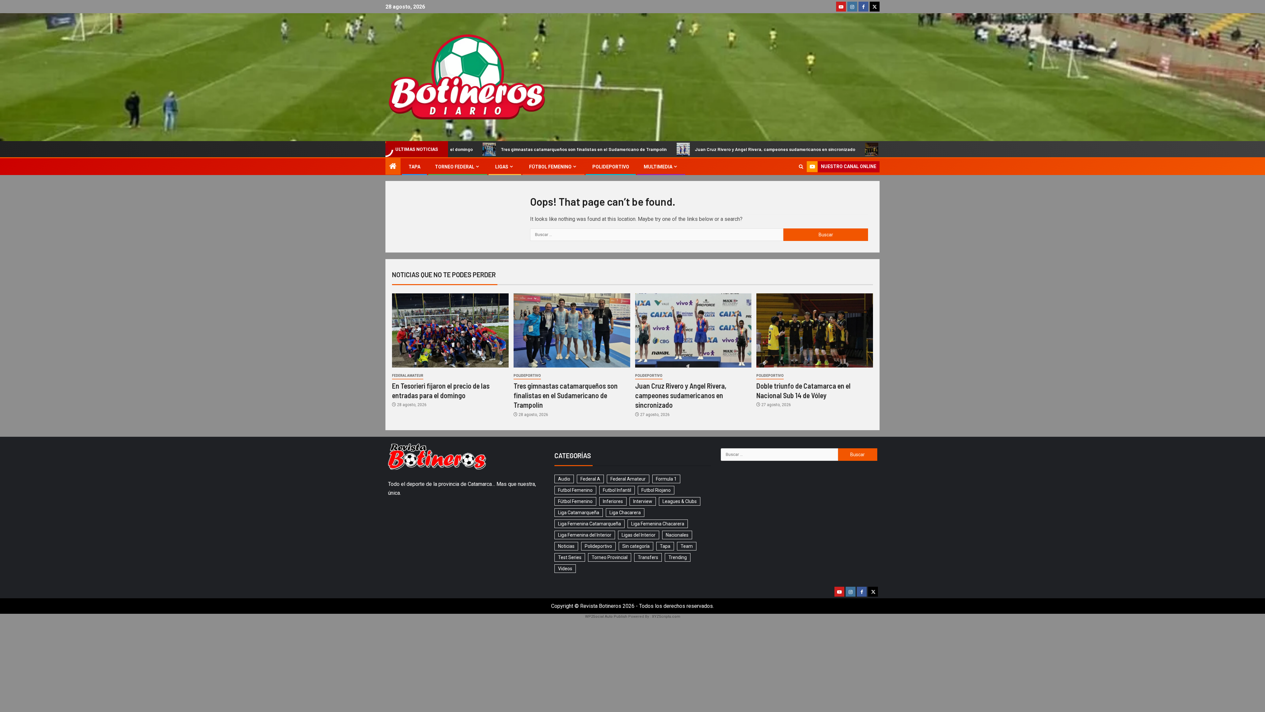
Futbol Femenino (575, 490)
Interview (642, 501)
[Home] (393, 166)
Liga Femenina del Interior (584, 535)
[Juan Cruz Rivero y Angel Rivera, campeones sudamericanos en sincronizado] (693, 330)
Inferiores (613, 501)
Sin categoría (636, 546)
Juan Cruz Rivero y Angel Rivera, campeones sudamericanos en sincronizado (724, 149)
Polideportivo (610, 166)
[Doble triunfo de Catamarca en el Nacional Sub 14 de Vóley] (814, 330)
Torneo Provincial (610, 557)
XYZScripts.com (666, 616)
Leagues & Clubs (679, 501)
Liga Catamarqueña (578, 512)
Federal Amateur (407, 375)
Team (687, 546)
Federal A (590, 479)
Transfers (648, 557)
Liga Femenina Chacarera (657, 523)
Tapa (414, 166)
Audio (564, 479)
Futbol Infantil (617, 490)
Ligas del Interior (639, 535)
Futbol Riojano (656, 490)
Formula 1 (666, 479)
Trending (677, 557)
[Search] (801, 166)
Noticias (566, 546)
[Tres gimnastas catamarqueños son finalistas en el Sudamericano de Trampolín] (572, 330)
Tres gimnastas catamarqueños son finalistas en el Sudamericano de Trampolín (533, 149)
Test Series (569, 557)
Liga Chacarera (625, 512)
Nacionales (677, 535)
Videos (565, 568)
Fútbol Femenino (550, 166)
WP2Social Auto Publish (606, 616)
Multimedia (658, 166)
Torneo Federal (454, 166)
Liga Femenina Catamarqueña (589, 523)
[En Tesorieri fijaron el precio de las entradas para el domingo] (450, 330)
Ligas (501, 166)
